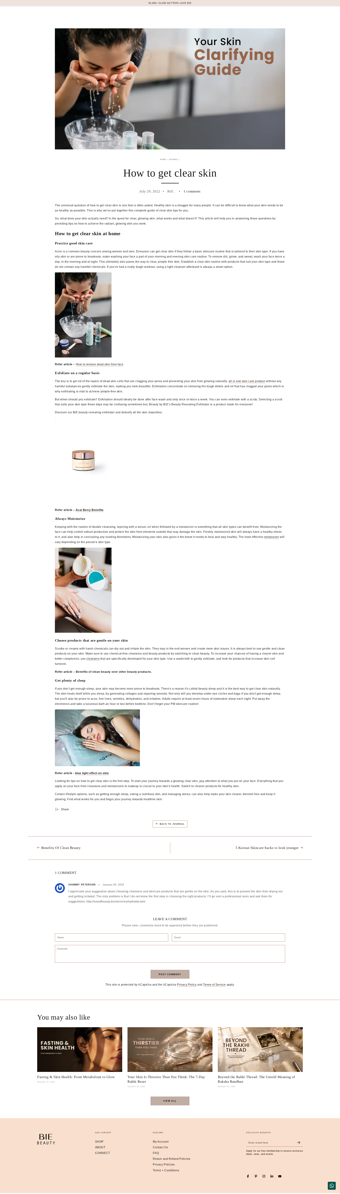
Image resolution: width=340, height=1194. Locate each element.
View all (170, 1101)
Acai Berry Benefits (90, 509)
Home (163, 159)
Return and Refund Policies (171, 1158)
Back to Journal (172, 824)
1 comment (191, 191)
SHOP (99, 1141)
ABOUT (100, 1147)
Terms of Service (214, 984)
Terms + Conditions (166, 1170)
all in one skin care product (247, 381)
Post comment (170, 974)
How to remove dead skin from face (99, 364)
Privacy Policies (164, 1164)
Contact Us (160, 1147)
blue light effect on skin (92, 773)
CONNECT (102, 1152)
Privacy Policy (186, 984)
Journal (173, 159)
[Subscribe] (300, 1143)
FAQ (156, 1152)
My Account (160, 1141)
